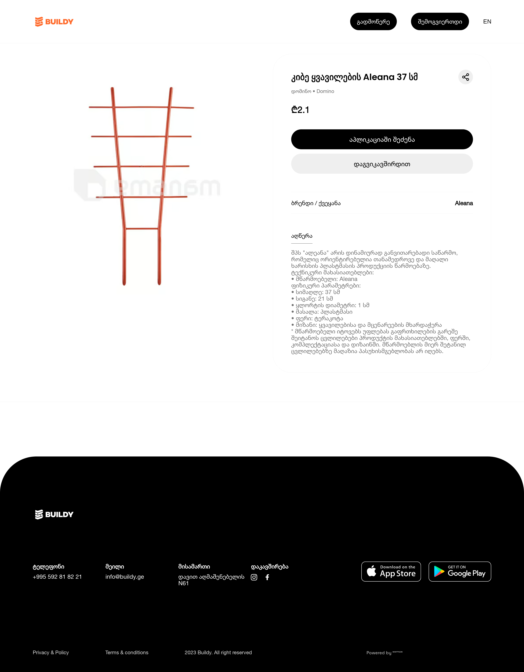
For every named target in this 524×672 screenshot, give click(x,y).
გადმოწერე (373, 21)
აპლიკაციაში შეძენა (382, 139)
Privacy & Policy (51, 652)
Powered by (380, 652)
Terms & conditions (126, 652)
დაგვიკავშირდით (382, 164)
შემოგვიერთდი (440, 21)
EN (487, 21)
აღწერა (301, 235)
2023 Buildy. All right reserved (218, 652)
